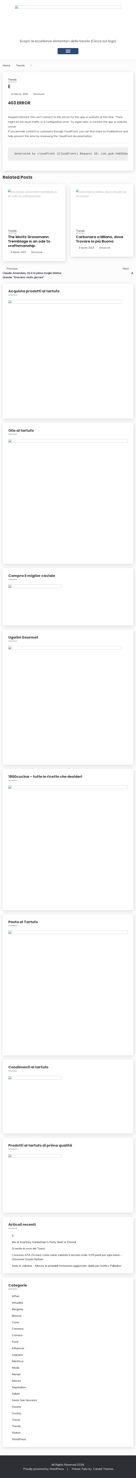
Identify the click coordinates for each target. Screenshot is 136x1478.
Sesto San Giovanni (24, 1400)
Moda (15, 1367)
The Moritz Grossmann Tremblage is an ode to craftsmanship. (29, 241)
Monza (16, 1380)
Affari (15, 1296)
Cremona (17, 1328)
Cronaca (17, 1335)
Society (16, 1406)
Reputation (19, 1387)
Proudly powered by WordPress (43, 1469)
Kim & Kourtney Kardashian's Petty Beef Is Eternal (44, 1242)
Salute (16, 1393)
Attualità (17, 1302)
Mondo (16, 1374)
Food (15, 1341)
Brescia (16, 1315)
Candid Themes (103, 1469)
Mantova (17, 1361)
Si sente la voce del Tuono (28, 1248)
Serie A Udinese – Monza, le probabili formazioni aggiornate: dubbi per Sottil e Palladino (66, 1265)
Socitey (16, 1413)
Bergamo (17, 1309)
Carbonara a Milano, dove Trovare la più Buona (99, 239)
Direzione (38, 94)
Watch (16, 1432)
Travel (16, 1419)
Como (15, 1322)
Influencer (18, 1348)
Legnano (17, 1354)
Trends (12, 79)
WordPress (19, 1439)
